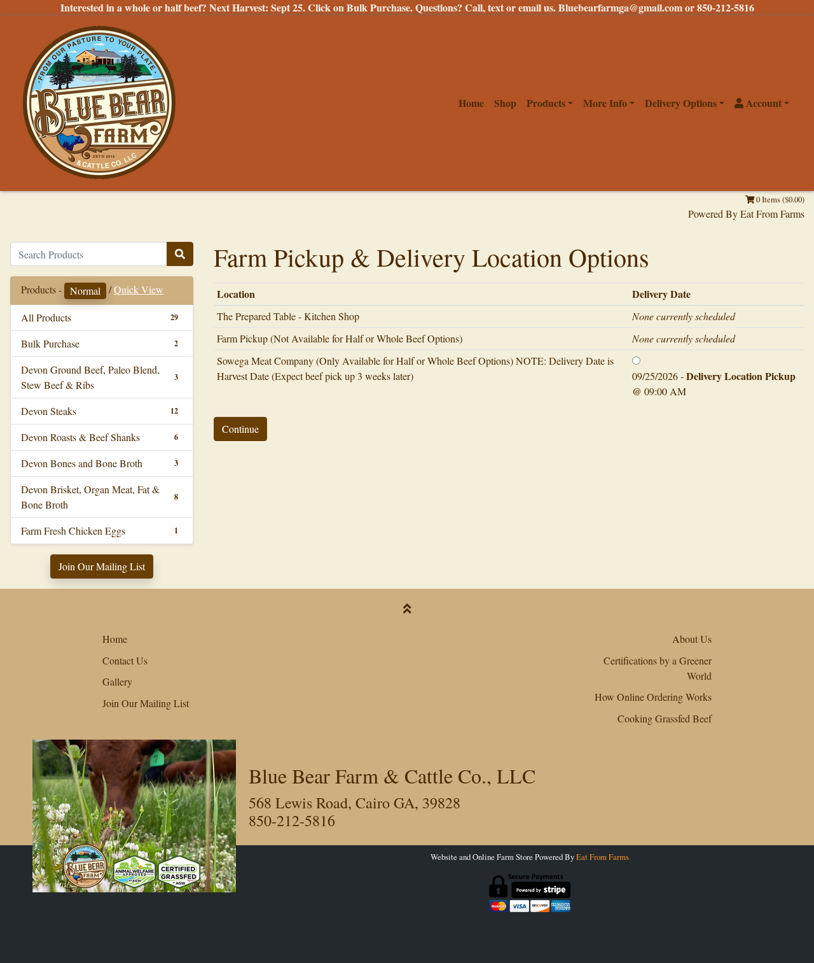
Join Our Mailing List (102, 566)
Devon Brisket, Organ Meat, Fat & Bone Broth (90, 496)
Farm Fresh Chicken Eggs (73, 530)
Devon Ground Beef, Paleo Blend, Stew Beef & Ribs (90, 377)
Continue (240, 428)
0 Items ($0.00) (779, 199)
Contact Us (125, 660)
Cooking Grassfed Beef (664, 718)
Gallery (117, 681)
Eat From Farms (772, 213)
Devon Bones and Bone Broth (81, 463)
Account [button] (762, 102)
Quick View (138, 289)
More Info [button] (605, 102)
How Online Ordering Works (653, 696)
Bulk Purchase (50, 343)
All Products (46, 317)
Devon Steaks (48, 411)
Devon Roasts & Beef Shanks (80, 437)
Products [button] (546, 102)
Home (471, 102)
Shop (505, 102)
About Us (692, 638)
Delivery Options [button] (681, 102)
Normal (85, 290)
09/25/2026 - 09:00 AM (714, 383)
